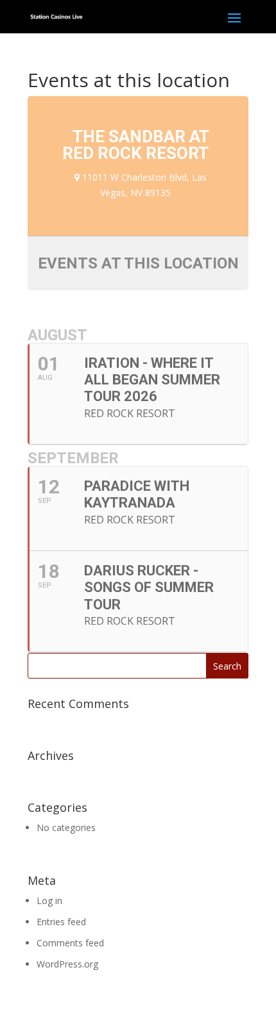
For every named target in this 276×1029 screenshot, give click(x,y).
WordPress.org (67, 964)
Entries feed (61, 922)
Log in (49, 900)
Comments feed (70, 943)
